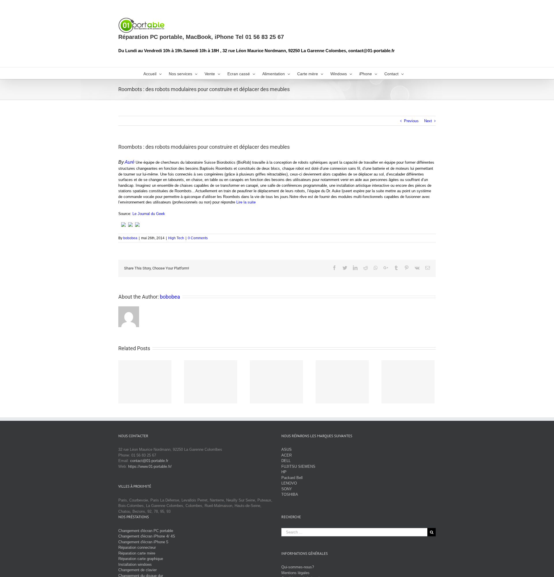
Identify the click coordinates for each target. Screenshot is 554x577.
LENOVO (289, 483)
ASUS (286, 449)
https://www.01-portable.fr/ (150, 466)
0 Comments (198, 238)
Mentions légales (295, 573)
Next (428, 121)
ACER (286, 455)
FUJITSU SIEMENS (298, 466)
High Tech (176, 238)
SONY (286, 489)
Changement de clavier (137, 570)
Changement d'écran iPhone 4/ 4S (146, 536)
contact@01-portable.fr (149, 461)
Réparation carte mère (136, 553)
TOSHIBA (289, 494)
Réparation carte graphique (140, 559)
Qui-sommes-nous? (297, 567)
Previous (411, 121)
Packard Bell (292, 478)
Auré (129, 162)
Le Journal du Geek (148, 214)
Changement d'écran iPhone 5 (143, 542)
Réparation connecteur (137, 547)
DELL (286, 461)
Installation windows (135, 564)
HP (284, 472)
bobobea (130, 238)
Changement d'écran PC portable (145, 531)
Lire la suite (246, 202)
